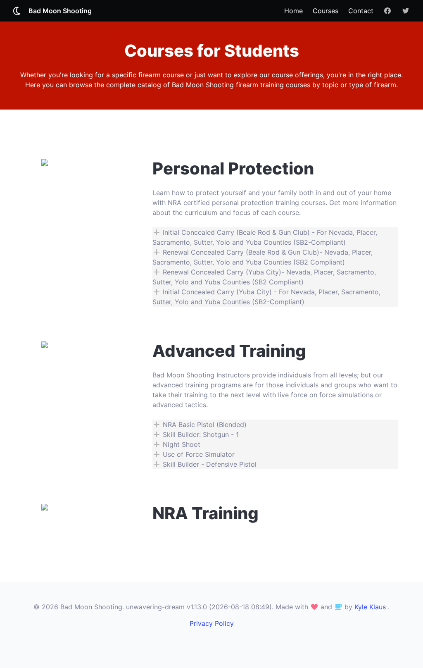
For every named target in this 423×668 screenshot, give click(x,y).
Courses (325, 11)
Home (293, 11)
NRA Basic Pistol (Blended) (204, 424)
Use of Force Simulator (198, 454)
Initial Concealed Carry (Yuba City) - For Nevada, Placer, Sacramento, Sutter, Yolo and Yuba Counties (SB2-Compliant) (266, 297)
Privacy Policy (212, 623)
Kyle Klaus (370, 607)
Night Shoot (180, 444)
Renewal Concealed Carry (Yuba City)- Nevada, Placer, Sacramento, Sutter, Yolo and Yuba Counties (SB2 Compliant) (264, 277)
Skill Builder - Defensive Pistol (209, 464)
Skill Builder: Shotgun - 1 (200, 434)
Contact (360, 11)
